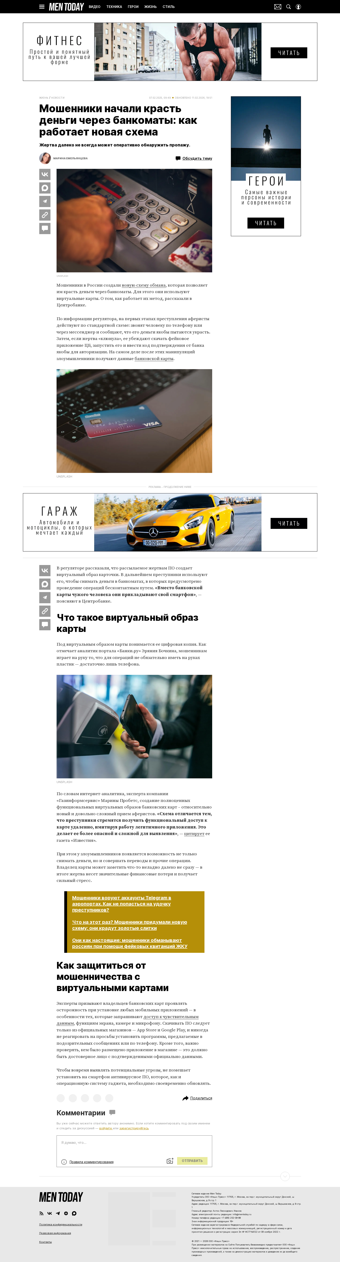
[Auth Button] (298, 6)
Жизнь (43, 97)
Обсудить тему (197, 158)
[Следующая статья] (170, 1176)
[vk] (49, 1213)
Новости (58, 97)
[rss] (41, 1213)
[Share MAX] (44, 188)
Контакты (45, 1242)
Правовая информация (55, 1233)
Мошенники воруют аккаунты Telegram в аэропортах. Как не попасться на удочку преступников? (121, 904)
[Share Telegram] (44, 201)
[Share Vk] (44, 174)
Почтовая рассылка (277, 6)
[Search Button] (288, 6)
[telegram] (58, 1213)
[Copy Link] (44, 215)
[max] (74, 1213)
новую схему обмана (144, 285)
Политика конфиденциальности (60, 1224)
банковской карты (154, 358)
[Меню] (41, 6)
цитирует (194, 833)
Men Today (66, 7)
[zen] (66, 1213)
